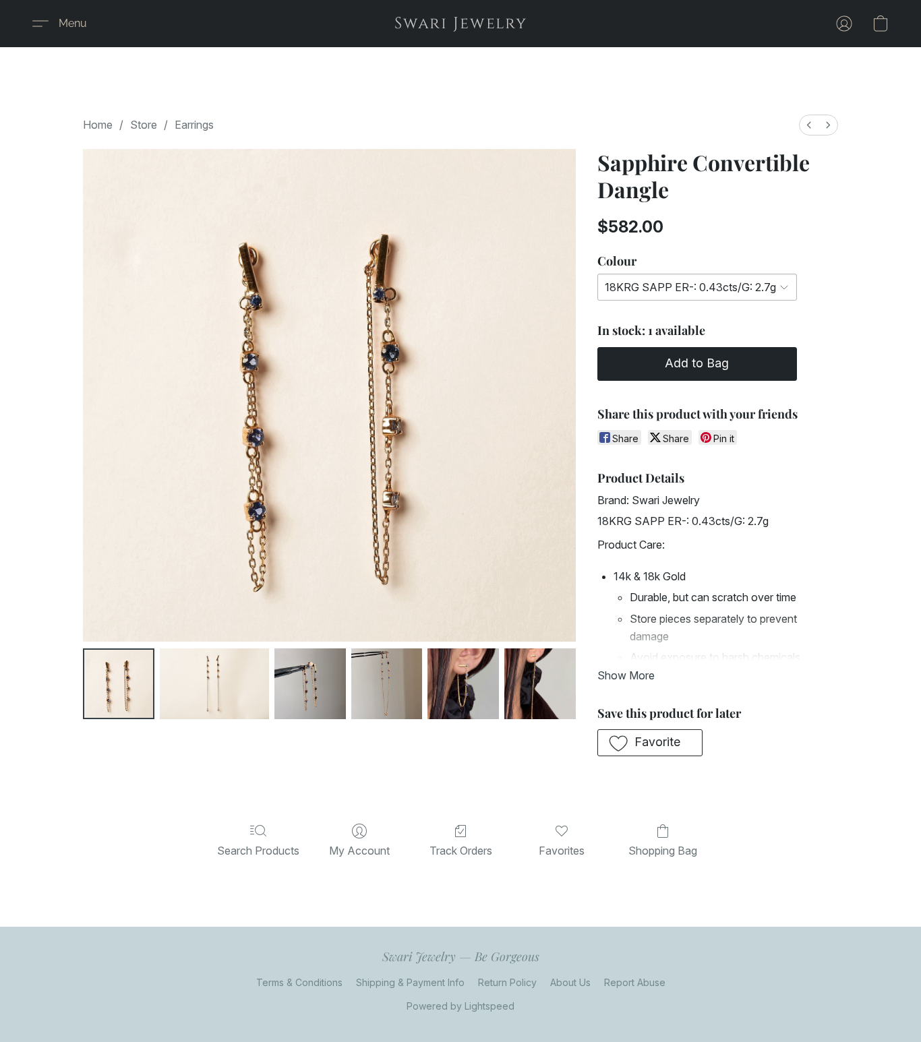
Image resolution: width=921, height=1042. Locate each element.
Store (143, 124)
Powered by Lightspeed (460, 1006)
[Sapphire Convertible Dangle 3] (387, 684)
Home (98, 124)
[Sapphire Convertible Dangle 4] (463, 684)
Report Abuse (634, 982)
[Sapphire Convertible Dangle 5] (540, 684)
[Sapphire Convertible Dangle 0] (118, 684)
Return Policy (507, 982)
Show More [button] (626, 675)
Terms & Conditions (299, 982)
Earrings (194, 124)
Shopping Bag (662, 850)
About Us (570, 982)
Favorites (562, 850)
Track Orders (460, 850)
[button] (460, 23)
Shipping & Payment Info (410, 982)
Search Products (258, 850)
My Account (359, 850)
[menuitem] (809, 125)
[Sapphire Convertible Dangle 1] (214, 684)
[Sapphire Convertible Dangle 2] (310, 684)
